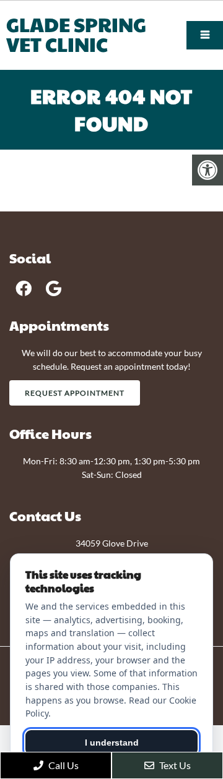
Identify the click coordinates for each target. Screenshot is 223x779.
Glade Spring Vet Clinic (76, 34)
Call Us (62, 765)
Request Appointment (75, 393)
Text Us (174, 765)
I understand (112, 742)
